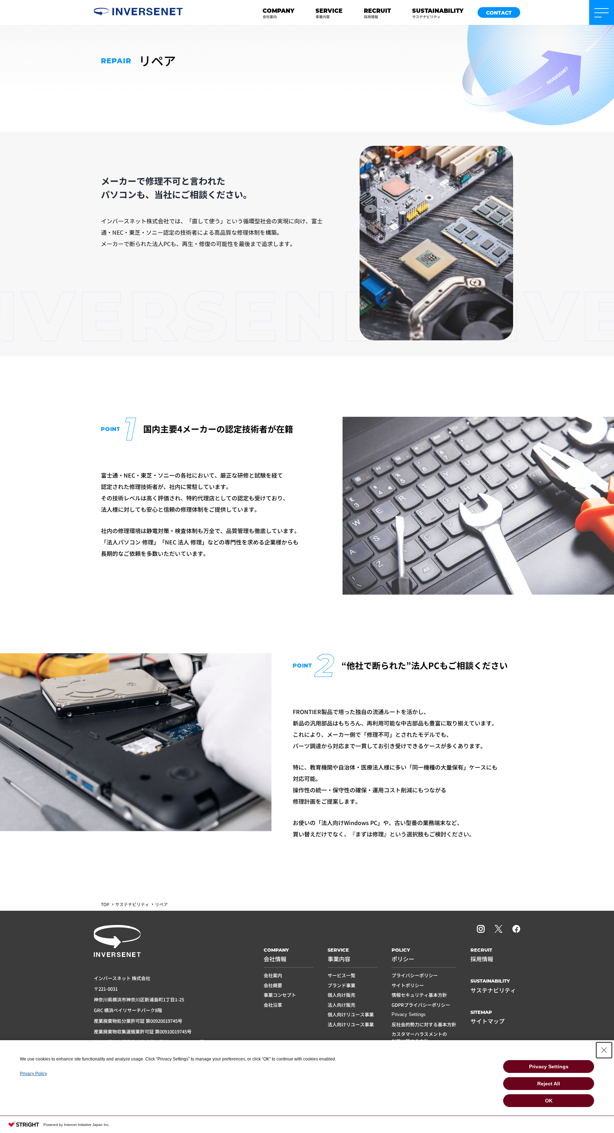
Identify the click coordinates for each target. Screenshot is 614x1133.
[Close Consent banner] (604, 1050)
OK (549, 1100)
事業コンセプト (280, 994)
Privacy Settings (409, 1014)
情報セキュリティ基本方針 (419, 994)
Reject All (548, 1083)
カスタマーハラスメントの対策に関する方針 (419, 1037)
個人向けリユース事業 (351, 1014)
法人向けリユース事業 (351, 1024)
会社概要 (273, 985)
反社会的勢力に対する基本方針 (424, 1024)
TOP (105, 904)
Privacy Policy (33, 1073)
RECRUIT (377, 12)
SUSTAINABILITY (437, 12)
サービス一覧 (341, 975)
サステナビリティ (132, 904)
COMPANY (278, 12)
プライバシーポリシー (415, 975)
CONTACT (499, 12)
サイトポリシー (408, 985)
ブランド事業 (341, 985)
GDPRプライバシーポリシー (421, 1004)
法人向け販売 (341, 1004)
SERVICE (329, 12)
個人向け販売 (341, 994)
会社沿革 (273, 1004)
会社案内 (273, 975)
